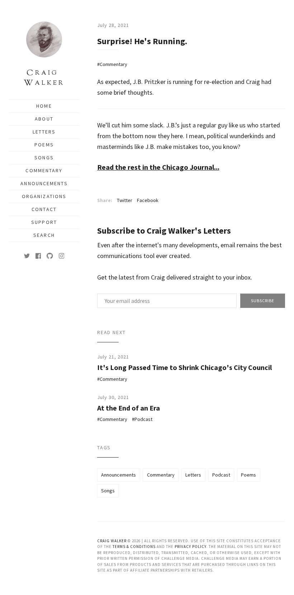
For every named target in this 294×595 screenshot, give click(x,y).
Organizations (44, 196)
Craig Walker (112, 540)
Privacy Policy (190, 546)
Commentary (43, 170)
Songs (44, 157)
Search (44, 235)
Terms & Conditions (134, 546)
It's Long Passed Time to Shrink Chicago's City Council (184, 367)
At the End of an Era (128, 407)
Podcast (143, 419)
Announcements (43, 183)
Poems (44, 144)
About (44, 119)
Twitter (124, 200)
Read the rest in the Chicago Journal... (158, 167)
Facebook (147, 200)
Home (44, 106)
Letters (44, 131)
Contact (44, 209)
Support (44, 222)
